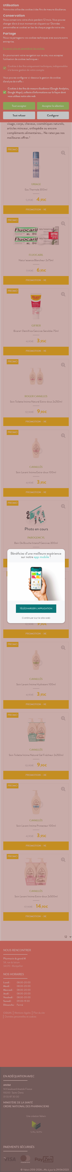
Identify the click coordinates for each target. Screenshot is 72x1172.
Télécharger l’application (36, 608)
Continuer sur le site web (36, 618)
